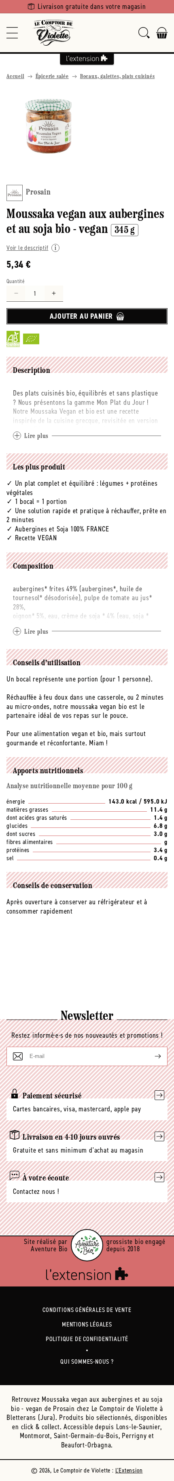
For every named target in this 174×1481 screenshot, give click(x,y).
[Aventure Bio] (87, 1245)
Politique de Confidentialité (87, 1339)
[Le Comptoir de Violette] (53, 33)
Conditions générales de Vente (86, 1309)
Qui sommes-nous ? (87, 1361)
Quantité (15, 281)
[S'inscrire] (151, 1056)
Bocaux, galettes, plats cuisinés (117, 77)
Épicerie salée (52, 77)
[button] (12, 32)
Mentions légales (87, 1324)
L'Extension (129, 1470)
